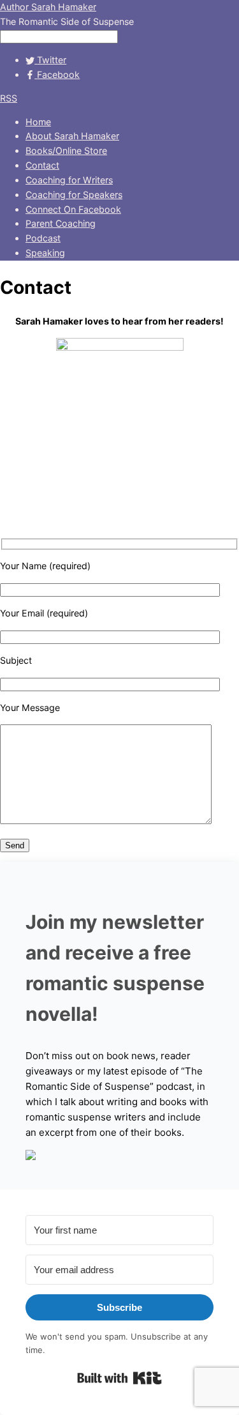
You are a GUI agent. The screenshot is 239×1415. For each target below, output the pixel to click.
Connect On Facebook (73, 209)
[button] (119, 1157)
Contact (42, 165)
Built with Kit (119, 1377)
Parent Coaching (60, 223)
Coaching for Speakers (73, 194)
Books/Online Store (66, 150)
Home (38, 121)
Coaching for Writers (69, 179)
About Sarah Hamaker (72, 135)
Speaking (45, 252)
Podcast (43, 238)
